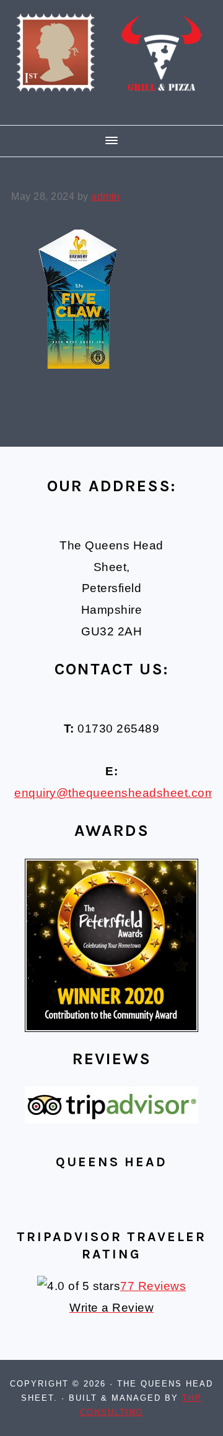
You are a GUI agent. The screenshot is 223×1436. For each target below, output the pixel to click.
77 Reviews (153, 1285)
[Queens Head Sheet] (111, 108)
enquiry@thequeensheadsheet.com (114, 792)
